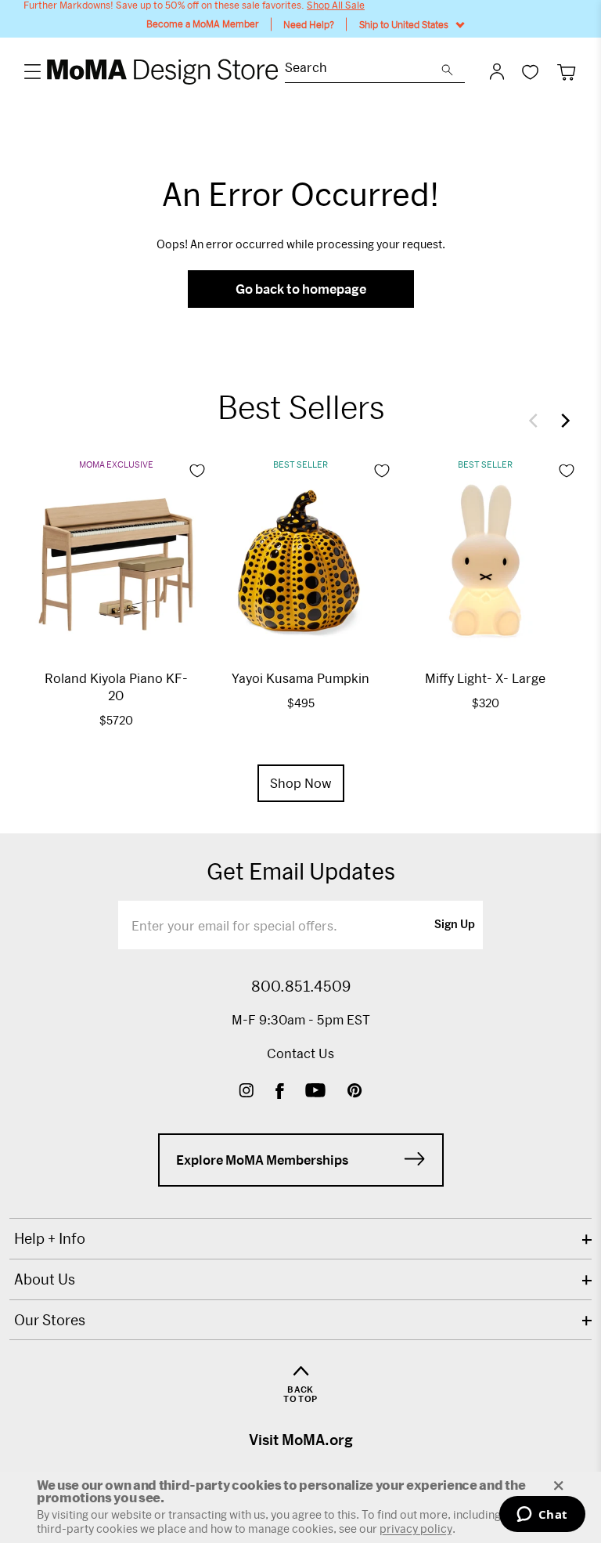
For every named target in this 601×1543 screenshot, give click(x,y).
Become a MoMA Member (202, 24)
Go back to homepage (301, 288)
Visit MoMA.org (301, 1439)
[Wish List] (530, 72)
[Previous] (536, 420)
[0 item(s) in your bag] (566, 71)
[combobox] (363, 69)
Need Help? (308, 24)
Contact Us (300, 1053)
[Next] (561, 420)
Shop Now (301, 782)
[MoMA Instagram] (246, 1092)
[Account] (497, 71)
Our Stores (49, 1319)
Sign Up (454, 925)
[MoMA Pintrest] (355, 1092)
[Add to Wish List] (197, 471)
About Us (44, 1279)
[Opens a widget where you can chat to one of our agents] (541, 1515)
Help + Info (49, 1238)
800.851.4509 (301, 986)
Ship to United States (403, 24)
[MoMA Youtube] (315, 1092)
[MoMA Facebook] (280, 1092)
